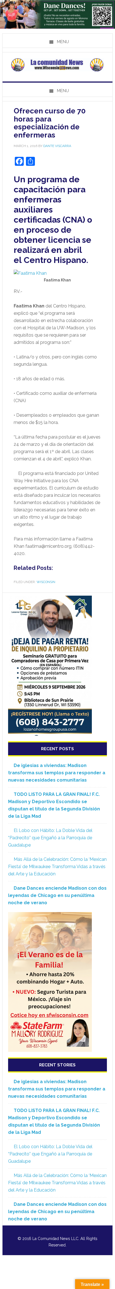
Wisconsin (46, 582)
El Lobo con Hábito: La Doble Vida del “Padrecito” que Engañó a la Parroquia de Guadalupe (50, 838)
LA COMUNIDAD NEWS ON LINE (57, 64)
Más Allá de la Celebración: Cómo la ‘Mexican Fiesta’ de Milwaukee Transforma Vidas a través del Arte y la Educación (57, 867)
